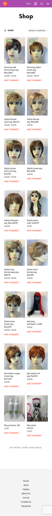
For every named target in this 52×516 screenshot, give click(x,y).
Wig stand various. (31, 426)
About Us (26, 493)
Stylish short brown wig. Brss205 (9, 324)
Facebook (26, 506)
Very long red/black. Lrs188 (34, 322)
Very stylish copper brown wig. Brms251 (12, 376)
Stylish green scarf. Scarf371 (33, 221)
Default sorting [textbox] (37, 31)
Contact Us (26, 501)
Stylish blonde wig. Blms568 (33, 120)
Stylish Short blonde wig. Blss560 (32, 272)
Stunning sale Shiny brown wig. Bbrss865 (11, 70)
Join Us (26, 497)
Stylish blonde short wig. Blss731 (12, 120)
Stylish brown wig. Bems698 (35, 169)
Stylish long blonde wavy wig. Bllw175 (11, 272)
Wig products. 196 (12, 425)
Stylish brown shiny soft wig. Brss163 (10, 171)
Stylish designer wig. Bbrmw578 (11, 221)
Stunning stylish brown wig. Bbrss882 (34, 70)
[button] (28, 3)
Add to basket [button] (11, 80)
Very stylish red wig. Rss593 (33, 374)
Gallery (26, 489)
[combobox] (35, 31)
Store (26, 485)
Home (26, 481)
